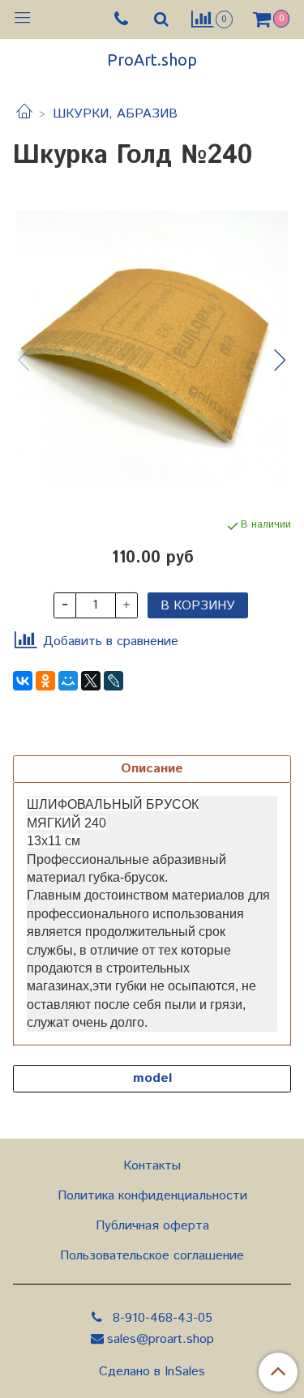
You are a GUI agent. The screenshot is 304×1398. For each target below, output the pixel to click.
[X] (91, 680)
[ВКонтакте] (22, 680)
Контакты (152, 1165)
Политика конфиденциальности (152, 1195)
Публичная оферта (152, 1225)
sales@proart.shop (160, 1339)
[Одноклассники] (45, 680)
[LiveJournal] (113, 680)
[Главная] (24, 114)
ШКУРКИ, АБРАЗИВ (115, 114)
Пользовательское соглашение (152, 1255)
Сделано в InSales (152, 1372)
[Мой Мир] (68, 680)
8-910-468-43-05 (160, 1318)
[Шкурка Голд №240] (152, 346)
